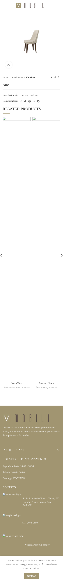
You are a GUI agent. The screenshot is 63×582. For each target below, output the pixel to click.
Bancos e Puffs (23, 387)
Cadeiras (30, 77)
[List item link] (31, 523)
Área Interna (17, 77)
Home (6, 77)
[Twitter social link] (25, 101)
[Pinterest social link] (29, 101)
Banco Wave (17, 383)
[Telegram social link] (38, 101)
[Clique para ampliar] (8, 64)
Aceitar (31, 576)
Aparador (52, 387)
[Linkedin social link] (34, 101)
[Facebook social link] (21, 101)
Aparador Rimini (46, 383)
